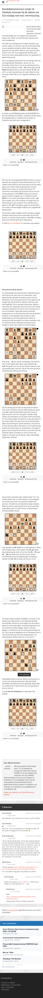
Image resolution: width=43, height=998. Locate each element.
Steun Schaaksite (7, 987)
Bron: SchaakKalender (8, 967)
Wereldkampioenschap (11, 20)
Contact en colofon (8, 983)
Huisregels (5, 989)
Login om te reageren (33, 813)
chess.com (21, 882)
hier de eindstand (14, 223)
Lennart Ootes (15, 985)
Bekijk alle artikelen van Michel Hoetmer (19, 792)
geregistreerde (12, 910)
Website (7, 795)
